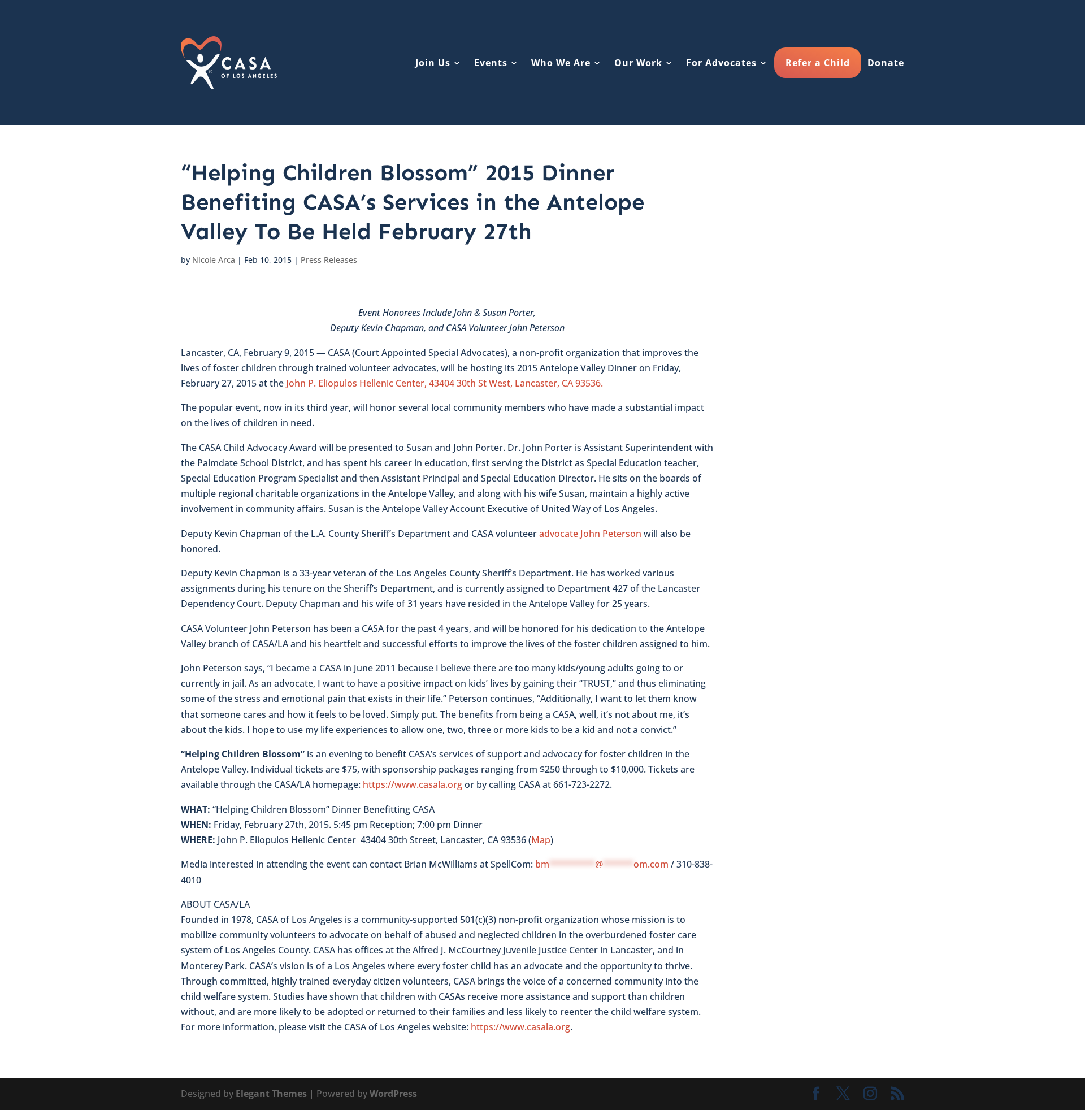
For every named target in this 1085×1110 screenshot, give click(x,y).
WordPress (393, 1093)
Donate (885, 63)
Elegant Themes (271, 1093)
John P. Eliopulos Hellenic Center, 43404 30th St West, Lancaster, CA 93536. (444, 383)
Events (490, 63)
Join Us (432, 63)
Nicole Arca (213, 259)
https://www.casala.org (412, 784)
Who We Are (561, 63)
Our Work (638, 63)
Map (540, 840)
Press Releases (329, 259)
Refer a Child (817, 63)
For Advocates (721, 63)
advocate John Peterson (590, 533)
